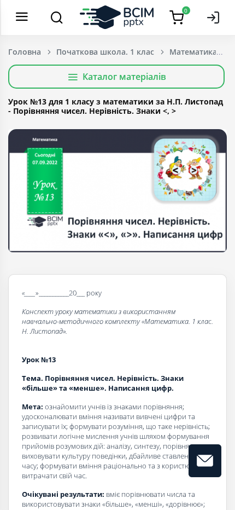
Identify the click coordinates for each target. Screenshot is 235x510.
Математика (193, 51)
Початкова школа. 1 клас (105, 51)
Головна (24, 51)
